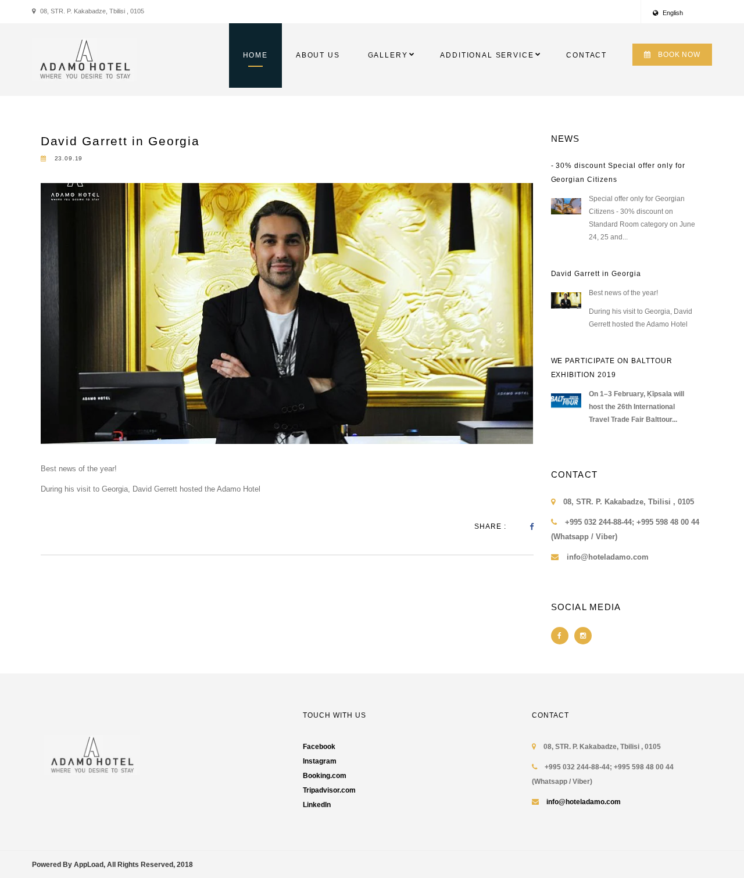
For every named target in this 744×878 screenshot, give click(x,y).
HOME (255, 55)
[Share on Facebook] (532, 526)
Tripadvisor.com (329, 790)
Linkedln (317, 805)
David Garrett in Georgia (120, 141)
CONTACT (586, 55)
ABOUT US (318, 55)
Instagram (320, 761)
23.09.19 (67, 158)
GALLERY (388, 55)
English (672, 12)
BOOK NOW (679, 55)
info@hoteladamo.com (583, 802)
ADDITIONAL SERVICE (487, 55)
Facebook (319, 747)
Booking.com (324, 776)
